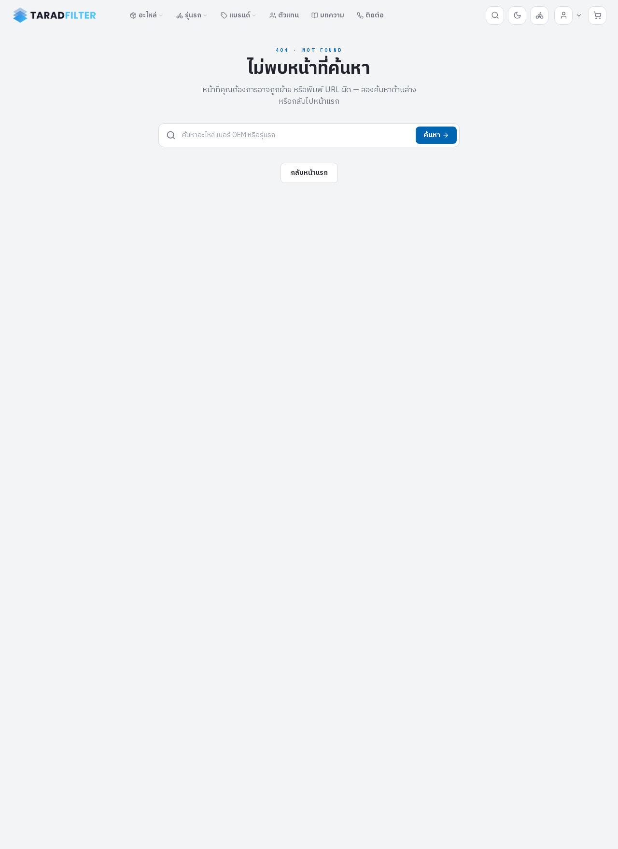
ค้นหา (431, 135)
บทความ (332, 15)
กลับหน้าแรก (309, 172)
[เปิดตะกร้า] (597, 15)
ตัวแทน (288, 15)
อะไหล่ (148, 15)
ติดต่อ (374, 15)
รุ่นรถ (193, 15)
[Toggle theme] (517, 15)
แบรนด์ (239, 15)
